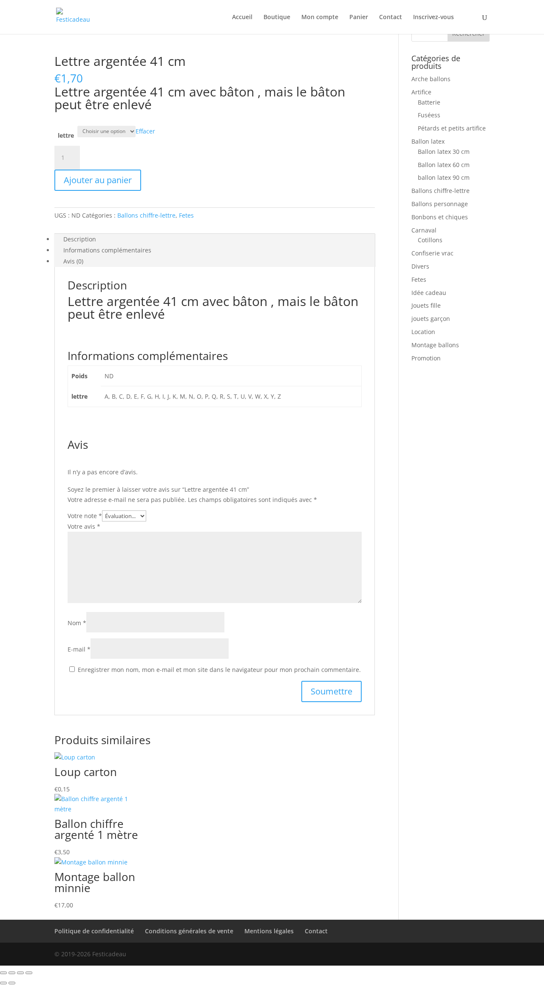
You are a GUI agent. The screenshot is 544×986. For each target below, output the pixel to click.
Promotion (426, 358)
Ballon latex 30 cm (444, 151)
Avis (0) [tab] (73, 261)
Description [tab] (79, 239)
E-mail (79, 649)
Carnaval (423, 230)
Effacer (145, 131)
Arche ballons (430, 79)
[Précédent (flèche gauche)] (3, 983)
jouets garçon (430, 318)
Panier (358, 17)
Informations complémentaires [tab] (107, 250)
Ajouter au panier (98, 180)
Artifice (421, 92)
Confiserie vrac (432, 253)
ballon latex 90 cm (444, 177)
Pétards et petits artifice (452, 128)
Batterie (429, 102)
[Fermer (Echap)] (29, 973)
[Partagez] (20, 973)
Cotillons (430, 240)
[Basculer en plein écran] (11, 973)
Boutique (277, 17)
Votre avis (84, 526)
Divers (420, 266)
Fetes (186, 215)
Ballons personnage (439, 204)
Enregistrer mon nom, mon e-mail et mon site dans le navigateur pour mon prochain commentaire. (219, 670)
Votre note (85, 516)
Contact (390, 17)
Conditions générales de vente (189, 931)
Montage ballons (435, 345)
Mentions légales (269, 931)
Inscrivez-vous (433, 17)
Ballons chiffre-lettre (146, 215)
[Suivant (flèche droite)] (11, 983)
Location (423, 332)
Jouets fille (426, 305)
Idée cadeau (428, 293)
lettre (66, 135)
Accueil (242, 17)
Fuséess (429, 115)
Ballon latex (428, 141)
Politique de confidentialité (94, 931)
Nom (77, 623)
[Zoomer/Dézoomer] (3, 973)
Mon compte (319, 17)
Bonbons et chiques (439, 217)
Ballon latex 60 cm (444, 165)
